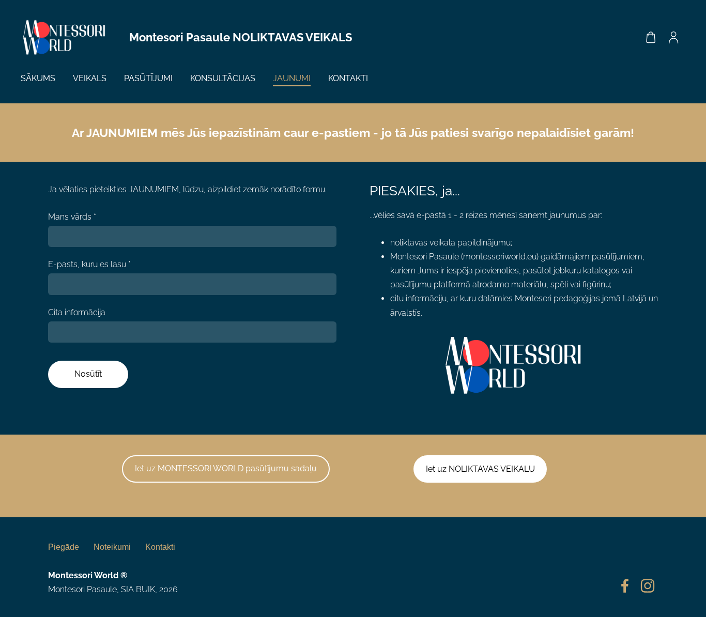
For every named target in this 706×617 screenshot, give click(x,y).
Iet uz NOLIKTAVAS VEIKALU (480, 469)
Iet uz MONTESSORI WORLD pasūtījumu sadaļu (226, 468)
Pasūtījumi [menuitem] (148, 78)
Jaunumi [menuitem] (292, 78)
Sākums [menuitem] (38, 78)
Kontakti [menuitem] (348, 78)
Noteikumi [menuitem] (112, 547)
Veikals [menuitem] (89, 78)
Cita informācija (76, 312)
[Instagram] (647, 586)
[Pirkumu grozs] (650, 37)
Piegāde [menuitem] (63, 547)
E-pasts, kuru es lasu (89, 264)
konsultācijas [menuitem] (222, 78)
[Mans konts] (673, 37)
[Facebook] (625, 586)
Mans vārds (72, 217)
